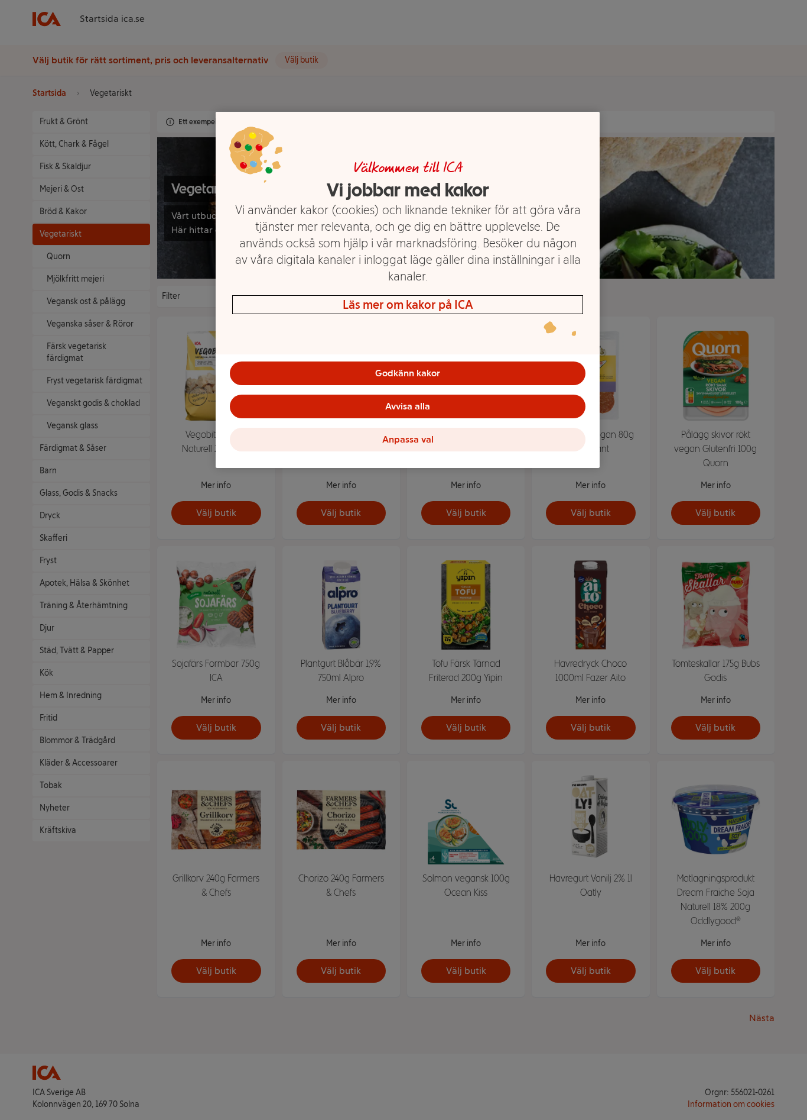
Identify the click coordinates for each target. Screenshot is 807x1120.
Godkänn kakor (407, 373)
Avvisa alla (407, 406)
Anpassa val (408, 439)
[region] (408, 290)
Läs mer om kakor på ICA (408, 305)
